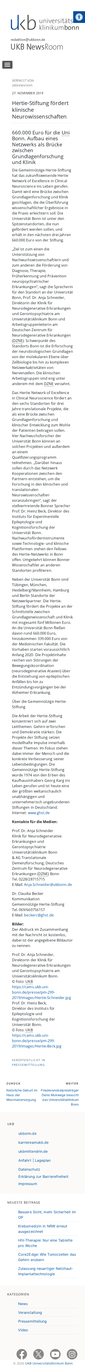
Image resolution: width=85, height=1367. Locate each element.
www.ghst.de (39, 812)
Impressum (27, 1183)
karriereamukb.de (33, 1142)
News (23, 1303)
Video (23, 1330)
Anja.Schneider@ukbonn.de (48, 884)
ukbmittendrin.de (33, 1151)
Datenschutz (29, 1169)
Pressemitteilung (28, 1065)
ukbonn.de (27, 1133)
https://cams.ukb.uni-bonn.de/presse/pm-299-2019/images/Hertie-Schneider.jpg (41, 992)
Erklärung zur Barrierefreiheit (43, 1176)
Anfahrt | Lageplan (34, 1160)
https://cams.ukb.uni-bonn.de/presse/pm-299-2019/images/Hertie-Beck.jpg (37, 1041)
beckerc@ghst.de (39, 915)
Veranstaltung (30, 1312)
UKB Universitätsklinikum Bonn (49, 1363)
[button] (79, 17)
